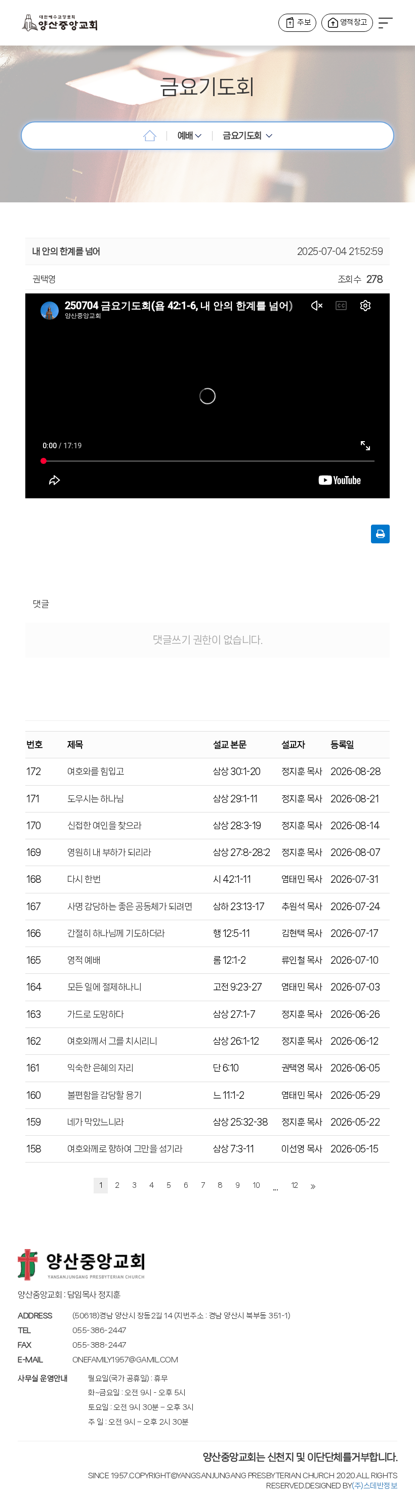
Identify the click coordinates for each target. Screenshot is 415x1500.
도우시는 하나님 (95, 798)
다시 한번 (84, 879)
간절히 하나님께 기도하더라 (116, 933)
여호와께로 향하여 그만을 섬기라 (125, 1148)
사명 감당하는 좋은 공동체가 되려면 (129, 906)
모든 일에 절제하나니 (104, 987)
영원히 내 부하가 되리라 (109, 852)
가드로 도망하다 (95, 1014)
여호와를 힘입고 (95, 771)
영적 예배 (84, 960)
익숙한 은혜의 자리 (100, 1068)
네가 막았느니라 (95, 1122)
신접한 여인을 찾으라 (104, 825)
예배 (186, 135)
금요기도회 (244, 135)
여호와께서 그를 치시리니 (112, 1041)
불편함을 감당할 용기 (104, 1095)
